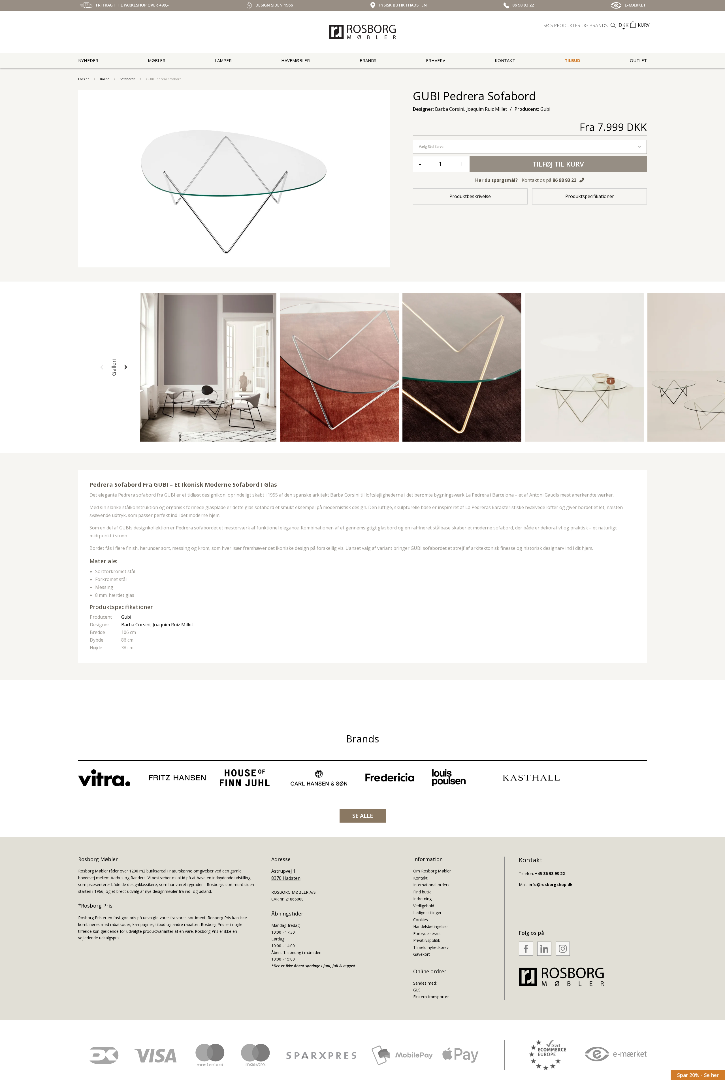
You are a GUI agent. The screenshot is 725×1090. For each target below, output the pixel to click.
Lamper (223, 60)
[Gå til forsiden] (362, 32)
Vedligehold (423, 905)
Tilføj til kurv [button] (558, 164)
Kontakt (505, 60)
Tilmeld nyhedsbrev (431, 947)
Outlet (638, 60)
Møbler (156, 60)
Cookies (420, 919)
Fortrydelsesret (427, 933)
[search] (580, 25)
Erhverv (435, 60)
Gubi (126, 617)
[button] (101, 367)
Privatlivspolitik (426, 940)
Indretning (422, 898)
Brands (368, 60)
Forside (83, 79)
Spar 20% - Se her (698, 1075)
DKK (623, 25)
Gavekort (421, 954)
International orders (431, 884)
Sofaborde (128, 79)
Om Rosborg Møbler (432, 871)
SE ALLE (362, 815)
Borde (104, 79)
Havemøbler (295, 60)
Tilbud (572, 60)
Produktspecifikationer (589, 196)
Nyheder (88, 60)
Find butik (422, 892)
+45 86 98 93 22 (550, 873)
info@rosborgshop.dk (550, 884)
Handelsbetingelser (430, 926)
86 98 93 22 (564, 180)
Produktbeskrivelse (470, 196)
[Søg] (613, 25)
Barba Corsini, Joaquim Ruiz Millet (157, 624)
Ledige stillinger (427, 912)
